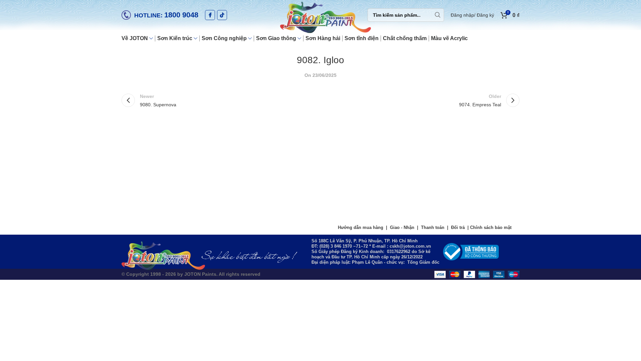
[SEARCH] (437, 15)
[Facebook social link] (210, 15)
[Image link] (471, 251)
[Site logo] (320, 18)
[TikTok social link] (222, 15)
